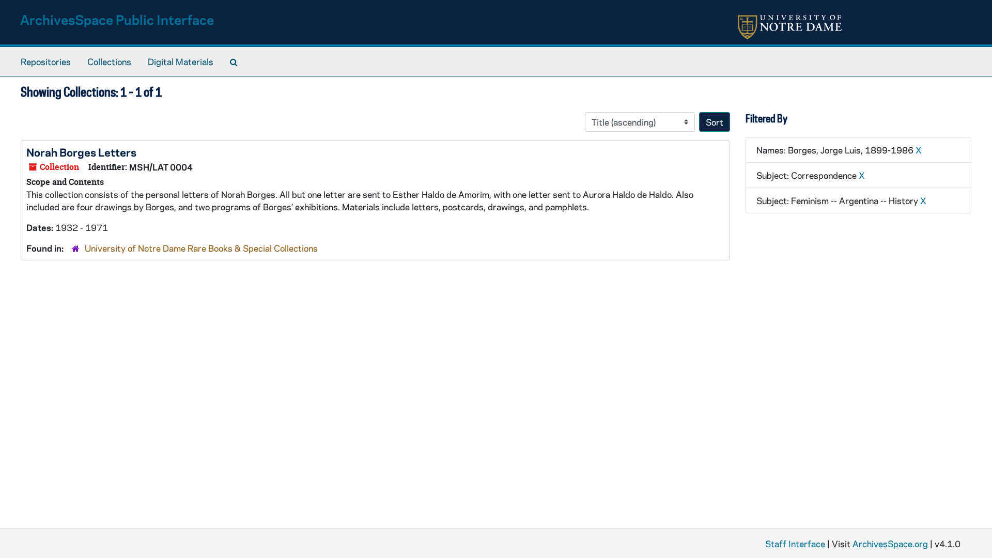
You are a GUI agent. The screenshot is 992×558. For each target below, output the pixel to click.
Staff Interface (795, 543)
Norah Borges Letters (81, 152)
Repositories (46, 61)
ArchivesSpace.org (890, 543)
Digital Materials (180, 61)
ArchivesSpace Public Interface (117, 19)
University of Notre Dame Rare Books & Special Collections (201, 248)
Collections (109, 61)
